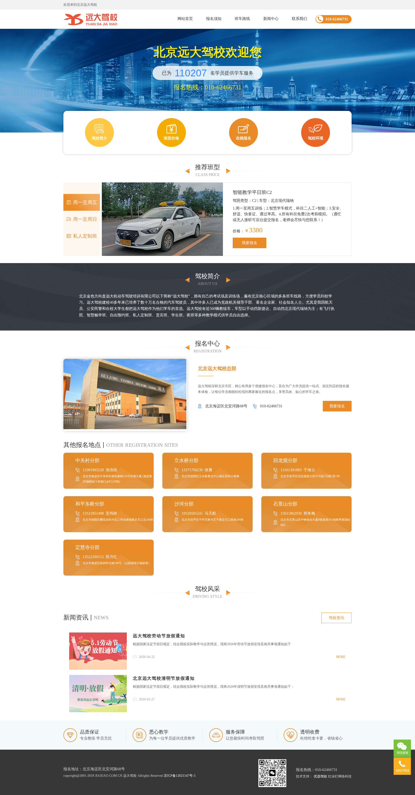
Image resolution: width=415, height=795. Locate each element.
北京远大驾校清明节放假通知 (164, 678)
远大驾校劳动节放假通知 (159, 635)
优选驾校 (320, 776)
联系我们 (299, 19)
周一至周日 (85, 219)
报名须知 (213, 19)
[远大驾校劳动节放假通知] (98, 651)
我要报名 (249, 243)
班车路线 (242, 19)
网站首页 (185, 19)
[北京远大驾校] (90, 19)
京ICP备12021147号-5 (179, 775)
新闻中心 (271, 19)
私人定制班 (85, 236)
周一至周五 (85, 202)
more (341, 657)
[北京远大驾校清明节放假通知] (98, 693)
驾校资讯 (336, 618)
